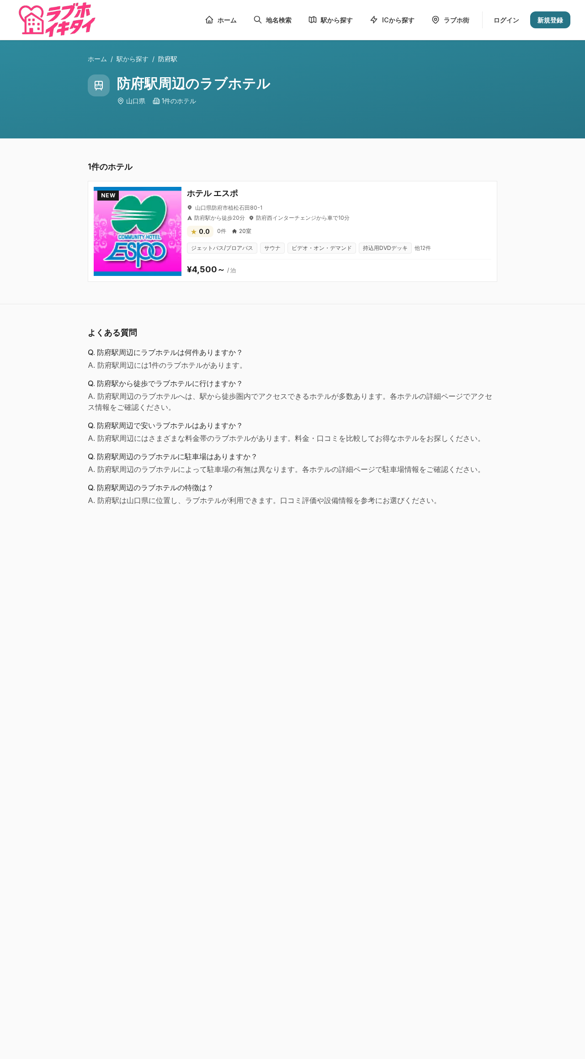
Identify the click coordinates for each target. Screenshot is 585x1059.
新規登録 (550, 20)
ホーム (97, 59)
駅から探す (133, 59)
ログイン (506, 20)
